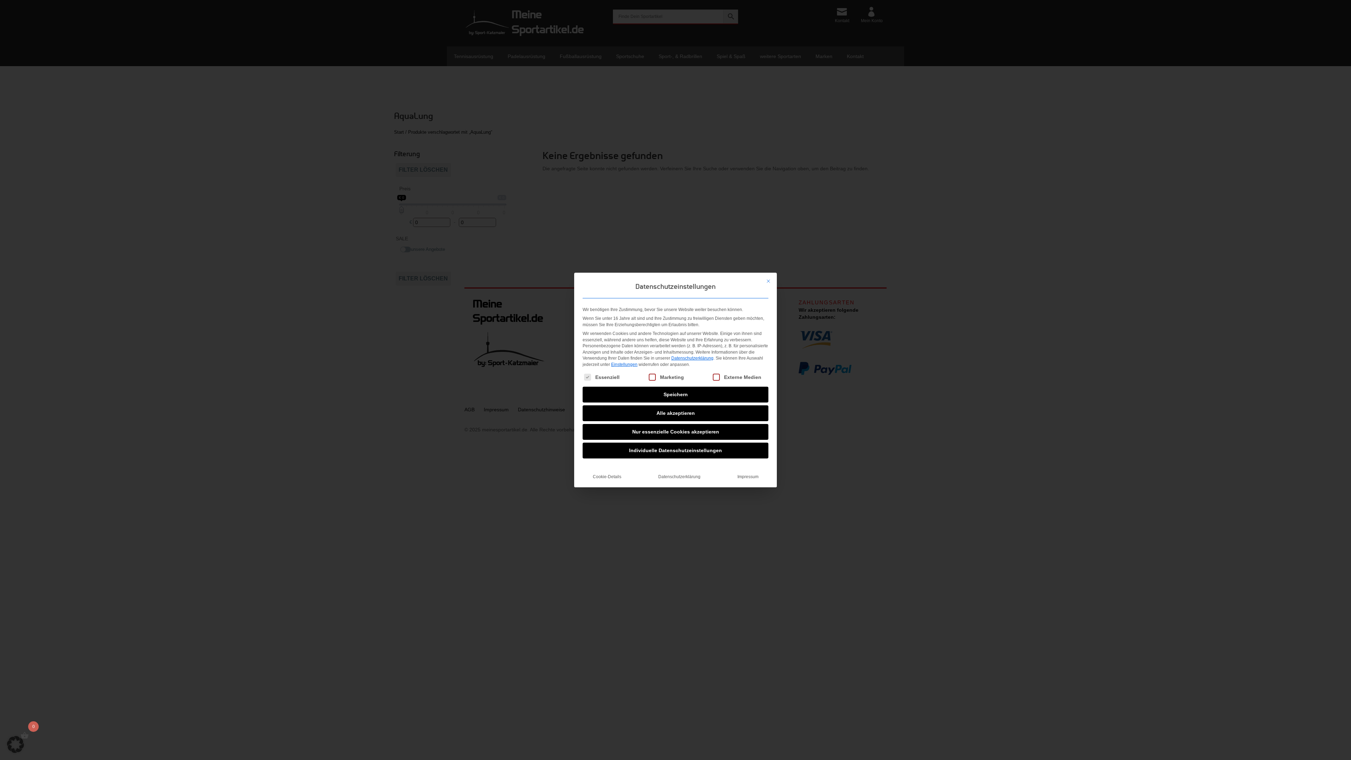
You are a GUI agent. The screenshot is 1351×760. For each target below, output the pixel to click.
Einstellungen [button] (624, 364)
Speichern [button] (676, 394)
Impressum (748, 476)
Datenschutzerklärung (692, 358)
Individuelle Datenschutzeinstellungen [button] (675, 450)
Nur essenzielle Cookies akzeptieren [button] (675, 432)
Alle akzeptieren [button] (676, 413)
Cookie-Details (607, 476)
